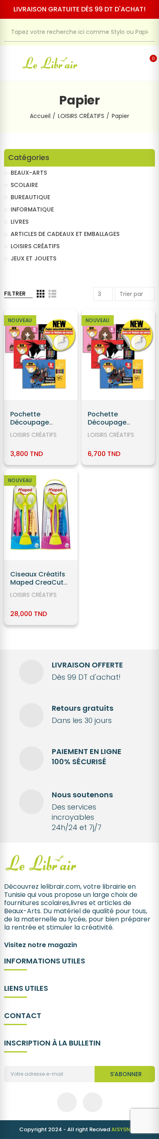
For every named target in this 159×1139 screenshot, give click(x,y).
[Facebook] (67, 1102)
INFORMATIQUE (32, 209)
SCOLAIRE (24, 185)
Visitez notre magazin (40, 945)
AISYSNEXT (125, 1129)
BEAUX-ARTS (29, 173)
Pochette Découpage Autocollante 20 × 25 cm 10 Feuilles (117, 426)
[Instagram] (92, 1102)
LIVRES (20, 222)
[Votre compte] (138, 63)
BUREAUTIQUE (30, 197)
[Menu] (8, 63)
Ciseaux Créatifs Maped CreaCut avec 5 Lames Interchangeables (39, 586)
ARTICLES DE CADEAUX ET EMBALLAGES (65, 234)
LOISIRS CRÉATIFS (33, 435)
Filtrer (15, 293)
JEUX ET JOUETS (33, 258)
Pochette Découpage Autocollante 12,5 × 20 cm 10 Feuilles (40, 426)
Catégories (28, 157)
